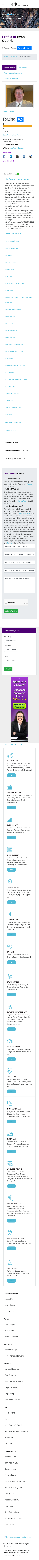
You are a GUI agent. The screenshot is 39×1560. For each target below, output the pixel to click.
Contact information (11, 79)
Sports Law (9, 400)
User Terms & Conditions (15, 1425)
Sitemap (8, 1444)
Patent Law (9, 358)
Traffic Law (9, 1524)
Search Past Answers (14, 1381)
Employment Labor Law (15, 1481)
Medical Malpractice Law (14, 351)
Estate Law (9, 290)
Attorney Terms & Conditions (17, 1431)
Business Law (11, 1469)
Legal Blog (9, 1394)
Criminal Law (10, 1475)
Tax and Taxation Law (13, 407)
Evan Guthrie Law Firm (11, 135)
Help (7, 1419)
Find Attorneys (11, 1375)
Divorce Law (9, 269)
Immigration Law (11, 316)
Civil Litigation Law (11, 248)
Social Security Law (12, 393)
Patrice (29, 484)
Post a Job (9, 1330)
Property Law (10, 386)
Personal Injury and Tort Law (15, 365)
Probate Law (9, 372)
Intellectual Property (12, 330)
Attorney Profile (9, 68)
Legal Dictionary (12, 1387)
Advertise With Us (12, 1305)
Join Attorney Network (14, 1356)
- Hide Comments (10, 473)
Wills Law (8, 414)
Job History (22, 68)
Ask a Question (11, 1337)
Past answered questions (13, 73)
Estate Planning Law (13, 1487)
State (6, 657)
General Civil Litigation (13, 309)
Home (6, 56)
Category (7, 645)
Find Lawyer (15, 56)
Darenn (9, 543)
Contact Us (9, 1311)
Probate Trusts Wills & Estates (16, 379)
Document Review (12, 1400)
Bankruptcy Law (11, 1463)
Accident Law (10, 1457)
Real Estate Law (12, 1512)
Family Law (9, 1494)
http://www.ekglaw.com (18, 148)
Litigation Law (10, 337)
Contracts (8, 255)
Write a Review (24, 48)
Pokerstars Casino (23, 513)
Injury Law (9, 323)
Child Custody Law (12, 241)
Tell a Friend (10, 1413)
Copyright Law (10, 262)
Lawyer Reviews (12, 1369)
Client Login (10, 1324)
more (11, 775)
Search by (7, 637)
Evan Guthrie (8, 112)
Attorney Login (11, 1350)
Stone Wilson (22, 501)
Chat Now (6, 21)
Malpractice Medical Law (14, 344)
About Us (9, 1299)
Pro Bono (9, 1437)
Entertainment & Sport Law (14, 283)
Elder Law (8, 276)
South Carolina (10, 430)
